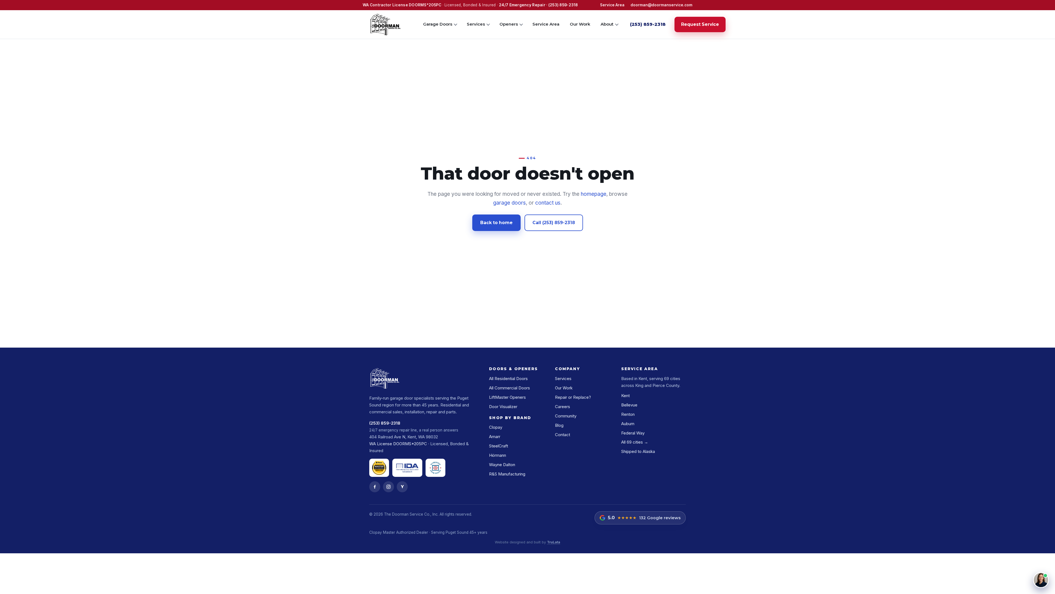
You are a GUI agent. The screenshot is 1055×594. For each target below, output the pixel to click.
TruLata (553, 542)
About (607, 24)
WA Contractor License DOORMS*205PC (402, 5)
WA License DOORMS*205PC (398, 443)
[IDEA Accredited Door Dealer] (435, 468)
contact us (547, 203)
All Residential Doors (508, 378)
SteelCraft (498, 446)
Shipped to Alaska (638, 451)
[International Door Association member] (407, 468)
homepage (593, 194)
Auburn (627, 423)
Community (565, 416)
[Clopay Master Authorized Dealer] (379, 468)
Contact (562, 434)
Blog (559, 425)
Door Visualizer (503, 406)
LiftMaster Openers (507, 397)
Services (476, 24)
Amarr (494, 436)
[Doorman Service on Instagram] (388, 486)
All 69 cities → (634, 442)
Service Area (612, 5)
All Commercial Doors (509, 388)
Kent (625, 395)
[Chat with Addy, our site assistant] (1041, 580)
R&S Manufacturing (507, 474)
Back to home (496, 222)
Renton (628, 414)
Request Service (700, 24)
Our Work (580, 24)
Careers (562, 406)
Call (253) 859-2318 (553, 222)
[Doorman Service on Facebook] (374, 486)
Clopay (495, 427)
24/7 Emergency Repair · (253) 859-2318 (538, 5)
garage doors (509, 203)
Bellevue (629, 405)
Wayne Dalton (502, 464)
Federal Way (633, 433)
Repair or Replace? (573, 397)
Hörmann (497, 455)
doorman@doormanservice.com (661, 5)
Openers (508, 24)
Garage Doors (437, 24)
